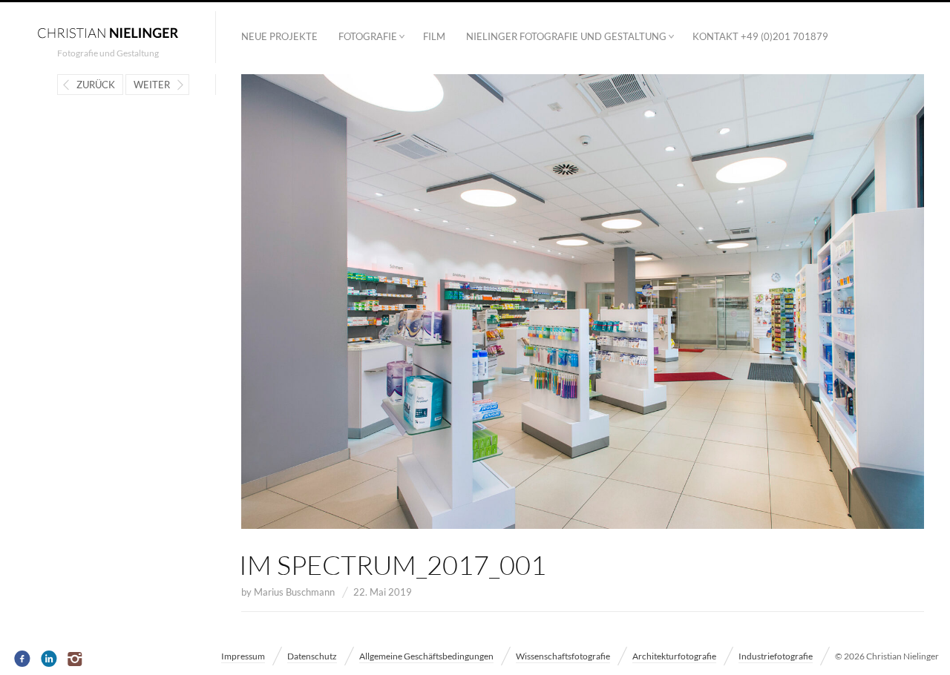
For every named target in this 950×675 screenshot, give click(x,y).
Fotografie (367, 36)
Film (434, 36)
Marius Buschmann (294, 592)
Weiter (152, 84)
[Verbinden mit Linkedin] (49, 659)
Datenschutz (312, 656)
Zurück (95, 84)
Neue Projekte (279, 36)
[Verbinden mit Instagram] (76, 659)
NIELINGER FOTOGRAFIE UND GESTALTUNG (566, 36)
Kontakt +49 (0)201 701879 (760, 36)
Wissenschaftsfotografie (563, 656)
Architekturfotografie (674, 656)
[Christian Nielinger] (107, 31)
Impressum (243, 656)
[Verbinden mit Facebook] (22, 659)
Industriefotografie (775, 656)
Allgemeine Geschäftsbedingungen (426, 656)
